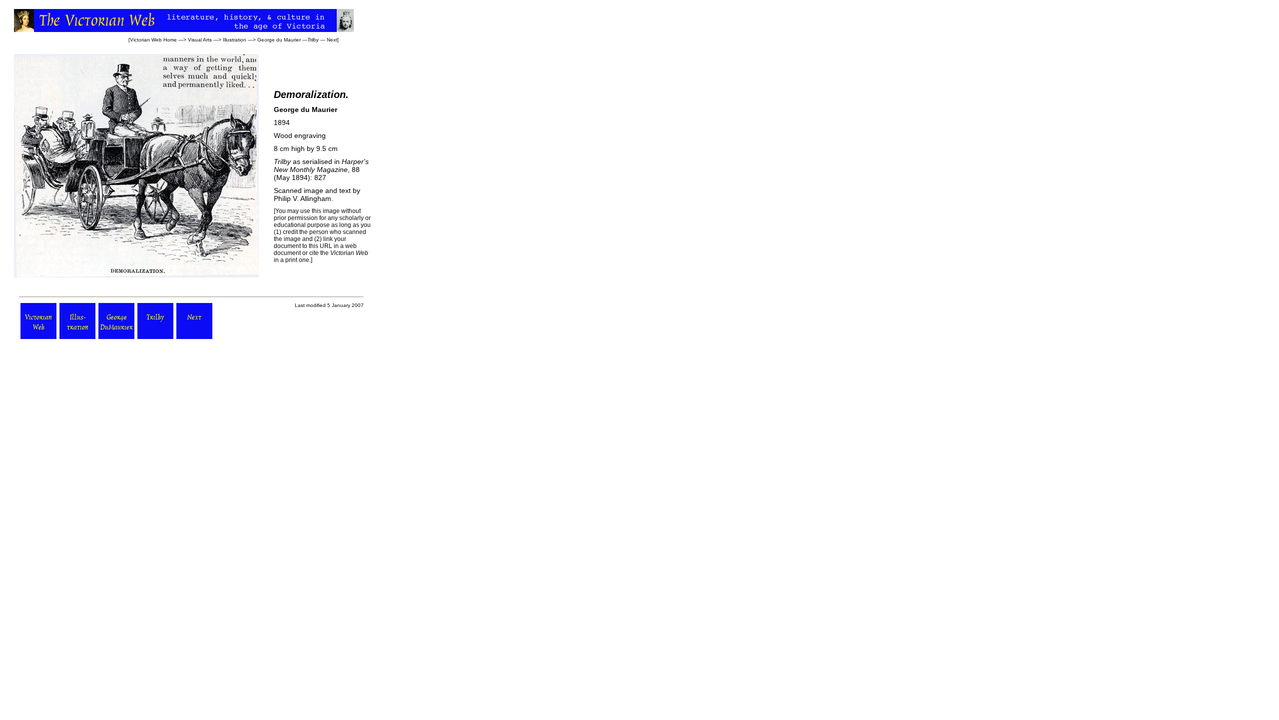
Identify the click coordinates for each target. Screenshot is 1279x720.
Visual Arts (200, 39)
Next (332, 39)
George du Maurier (279, 39)
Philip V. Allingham (302, 198)
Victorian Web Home (153, 39)
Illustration (234, 39)
